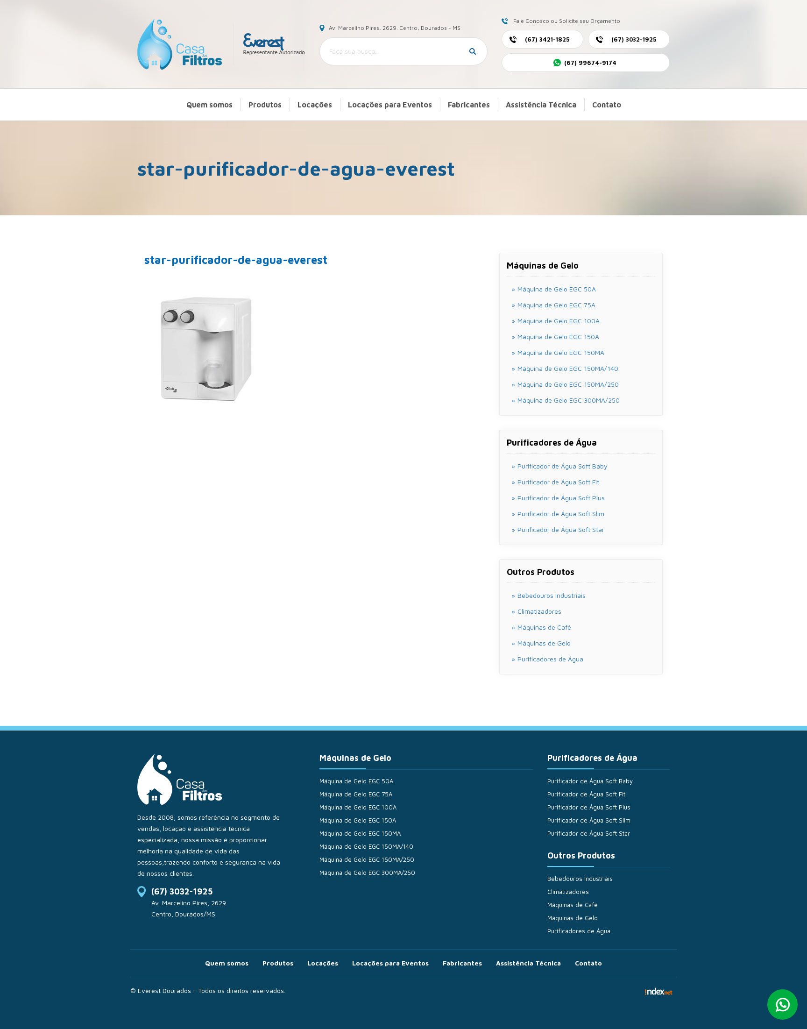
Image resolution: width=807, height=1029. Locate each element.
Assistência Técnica (541, 104)
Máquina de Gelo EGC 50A (356, 781)
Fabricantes (469, 104)
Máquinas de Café (544, 627)
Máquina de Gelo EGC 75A (355, 794)
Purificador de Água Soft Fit (586, 794)
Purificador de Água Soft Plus (588, 807)
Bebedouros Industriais (551, 595)
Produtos (265, 104)
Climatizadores (539, 611)
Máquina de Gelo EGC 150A (357, 820)
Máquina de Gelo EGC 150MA (360, 833)
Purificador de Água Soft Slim (588, 820)
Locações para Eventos (390, 104)
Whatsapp (782, 1004)
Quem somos (209, 104)
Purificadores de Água (550, 659)
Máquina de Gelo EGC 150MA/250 (366, 859)
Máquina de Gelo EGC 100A (357, 807)
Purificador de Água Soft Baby (590, 781)
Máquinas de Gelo (544, 643)
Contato (606, 104)
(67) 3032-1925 (181, 891)
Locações (314, 104)
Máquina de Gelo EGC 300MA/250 (367, 872)
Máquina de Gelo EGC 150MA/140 (366, 846)
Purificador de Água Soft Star (588, 833)
